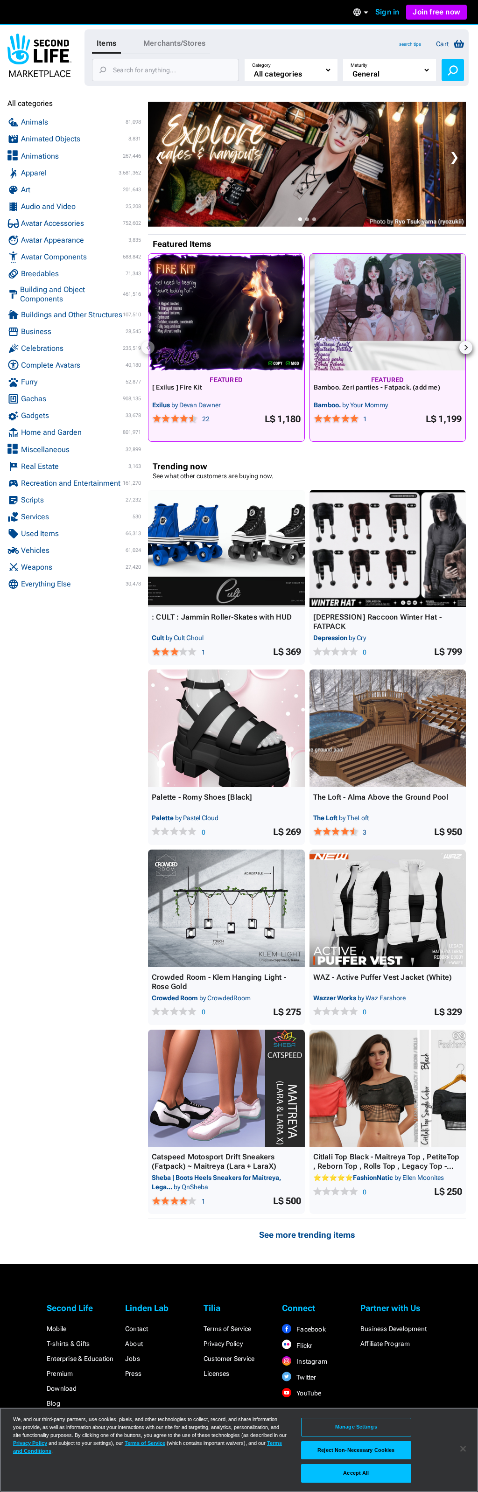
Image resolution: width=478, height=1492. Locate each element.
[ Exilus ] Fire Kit (177, 387)
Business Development (393, 1328)
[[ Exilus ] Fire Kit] (226, 312)
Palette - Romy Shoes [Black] (202, 797)
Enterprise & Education (80, 1358)
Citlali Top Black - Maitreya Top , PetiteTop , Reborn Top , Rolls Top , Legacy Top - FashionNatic (386, 1166)
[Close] (463, 1449)
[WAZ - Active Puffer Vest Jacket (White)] (387, 908)
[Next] (465, 347)
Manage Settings (356, 1426)
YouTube (308, 1393)
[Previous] (148, 347)
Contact (136, 1328)
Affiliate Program (385, 1343)
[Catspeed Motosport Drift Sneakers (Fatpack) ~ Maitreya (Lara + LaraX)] (226, 1088)
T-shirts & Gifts (68, 1343)
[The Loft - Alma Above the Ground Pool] (387, 728)
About (134, 1343)
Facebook (310, 1329)
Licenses (217, 1373)
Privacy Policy (223, 1343)
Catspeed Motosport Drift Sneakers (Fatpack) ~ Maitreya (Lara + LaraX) (214, 1161)
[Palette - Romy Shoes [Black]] (226, 728)
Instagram (311, 1361)
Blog (53, 1403)
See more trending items (307, 1235)
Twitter (305, 1377)
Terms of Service (227, 1328)
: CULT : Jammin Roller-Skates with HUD (222, 617)
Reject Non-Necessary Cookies (355, 1450)
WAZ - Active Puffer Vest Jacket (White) (382, 977)
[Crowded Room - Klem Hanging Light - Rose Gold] (226, 908)
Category (261, 65)
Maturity (359, 65)
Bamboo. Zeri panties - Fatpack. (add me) (377, 387)
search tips (410, 44)
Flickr (303, 1345)
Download (62, 1388)
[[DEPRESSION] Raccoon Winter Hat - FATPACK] (387, 548)
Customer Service (229, 1358)
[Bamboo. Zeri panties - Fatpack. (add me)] (388, 312)
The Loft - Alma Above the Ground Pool (380, 797)
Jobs (132, 1358)
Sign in (387, 11)
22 (206, 419)
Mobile (56, 1328)
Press (133, 1373)
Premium (60, 1373)
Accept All (356, 1473)
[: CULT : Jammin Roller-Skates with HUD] (226, 548)
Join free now (436, 11)
